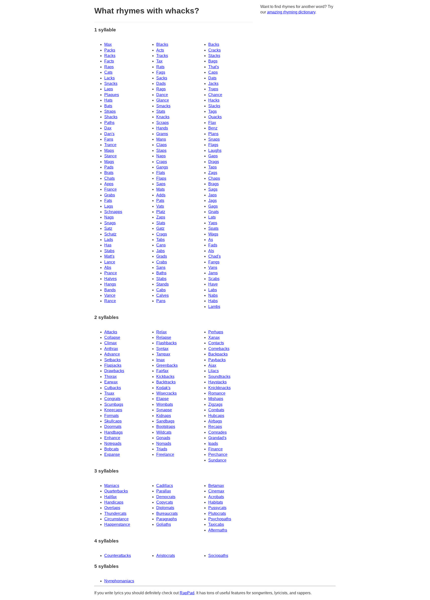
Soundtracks (219, 376)
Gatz (160, 228)
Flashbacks (166, 343)
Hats (108, 100)
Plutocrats (217, 513)
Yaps (212, 223)
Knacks (162, 117)
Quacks (215, 117)
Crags (161, 234)
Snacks (110, 83)
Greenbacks (167, 365)
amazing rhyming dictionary (291, 12)
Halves (110, 279)
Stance (110, 156)
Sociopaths (218, 555)
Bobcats (111, 449)
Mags (109, 162)
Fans (108, 139)
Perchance (217, 454)
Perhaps (215, 332)
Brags (213, 184)
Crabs (161, 262)
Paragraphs (166, 519)
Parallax (163, 491)
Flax (212, 122)
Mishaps (215, 399)
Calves (162, 295)
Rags (161, 89)
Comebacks (218, 349)
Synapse (164, 410)
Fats (108, 200)
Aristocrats (165, 555)
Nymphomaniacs (119, 581)
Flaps (161, 178)
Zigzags (215, 404)
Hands (162, 128)
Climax (110, 343)
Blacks (162, 44)
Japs (212, 195)
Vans (212, 267)
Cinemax (216, 491)
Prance (110, 273)
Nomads (163, 443)
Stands (162, 284)
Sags (212, 189)
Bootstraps (165, 426)
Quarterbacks (116, 491)
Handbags (113, 432)
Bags (212, 61)
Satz (108, 228)
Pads (108, 167)
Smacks (163, 106)
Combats (216, 410)
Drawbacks (114, 371)
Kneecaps (113, 410)
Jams (213, 273)
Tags (212, 111)
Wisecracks (166, 393)
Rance (110, 301)
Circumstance (116, 519)
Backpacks (218, 354)
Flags (213, 145)
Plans (213, 134)
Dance (162, 95)
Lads (108, 240)
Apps (108, 184)
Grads (161, 256)
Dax (107, 128)
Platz (160, 212)
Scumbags (113, 404)
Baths (161, 273)
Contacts (216, 343)
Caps (213, 72)
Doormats (112, 426)
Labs (212, 290)
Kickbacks (165, 376)
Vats (160, 206)
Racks (109, 56)
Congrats (112, 399)
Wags (213, 234)
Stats (160, 111)
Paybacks (217, 360)
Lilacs (213, 371)
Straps (110, 111)
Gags (213, 206)
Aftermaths (217, 530)
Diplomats (165, 508)
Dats (212, 78)
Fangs (213, 262)
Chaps (214, 178)
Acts (160, 50)
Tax (159, 61)
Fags (160, 72)
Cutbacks (112, 388)
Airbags (215, 421)
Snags (110, 223)
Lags (108, 206)
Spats (213, 228)
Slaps (161, 150)
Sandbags (165, 421)
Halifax (110, 497)
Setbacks (112, 360)
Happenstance (117, 524)
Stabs (109, 251)
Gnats (213, 212)
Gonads (163, 438)
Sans (160, 267)
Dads (161, 83)
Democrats (165, 497)
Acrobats (216, 497)
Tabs (160, 240)
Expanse (112, 454)
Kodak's (163, 388)
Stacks (214, 56)
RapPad (187, 593)
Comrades (217, 432)
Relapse (163, 337)
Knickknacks (219, 388)
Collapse (112, 337)
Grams (162, 134)
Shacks (110, 117)
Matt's (109, 256)
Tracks (162, 56)
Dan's (109, 134)
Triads (161, 449)
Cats (108, 72)
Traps (213, 89)
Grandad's (217, 438)
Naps (161, 156)
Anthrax (111, 349)
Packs (109, 50)
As (210, 240)
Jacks (213, 83)
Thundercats (115, 513)
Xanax (214, 337)
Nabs (213, 295)
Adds (160, 195)
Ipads (213, 443)
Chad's (214, 256)
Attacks (110, 332)
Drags (213, 162)
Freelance (165, 454)
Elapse (162, 399)
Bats (108, 106)
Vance (109, 295)
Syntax (162, 349)
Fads (212, 245)
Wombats (164, 404)
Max (108, 44)
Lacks (109, 78)
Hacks (213, 100)
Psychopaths (219, 519)
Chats (109, 178)
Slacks (214, 106)
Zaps (160, 217)
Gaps (213, 156)
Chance (215, 95)
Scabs (213, 279)
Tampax (163, 354)
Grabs (109, 195)
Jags (212, 200)
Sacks (161, 78)
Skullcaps (113, 421)
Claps (161, 145)
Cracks (214, 50)
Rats (160, 67)
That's (213, 67)
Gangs (162, 167)
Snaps (214, 139)
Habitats (215, 502)
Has (107, 245)
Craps (161, 162)
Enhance (112, 438)
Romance (216, 393)
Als (211, 251)
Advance (112, 354)
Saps (160, 184)
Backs (213, 44)
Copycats (164, 502)
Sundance (217, 460)
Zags (212, 173)
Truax (109, 393)
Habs (213, 301)
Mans (161, 139)
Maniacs (111, 485)
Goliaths (163, 524)
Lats (212, 217)
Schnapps (113, 212)
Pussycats (217, 508)
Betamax (216, 485)
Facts (109, 61)
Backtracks (166, 382)
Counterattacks (117, 555)
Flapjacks (112, 365)
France (110, 189)
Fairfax (162, 371)
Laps (108, 89)
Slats (160, 223)
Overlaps (112, 508)
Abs (107, 267)
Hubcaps (216, 416)
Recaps (215, 426)
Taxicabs (216, 524)
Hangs (110, 284)
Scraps (162, 122)
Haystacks (217, 382)
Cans (161, 245)
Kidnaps (163, 416)
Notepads (112, 443)
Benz (212, 128)
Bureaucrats (167, 513)
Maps (109, 150)
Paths (109, 122)
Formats (111, 416)
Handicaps (113, 502)
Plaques (111, 95)
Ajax (212, 365)
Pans (160, 301)
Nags (109, 217)
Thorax (110, 376)
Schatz (110, 234)
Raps (109, 67)
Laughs (214, 150)
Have (213, 284)
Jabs (160, 251)
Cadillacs (164, 485)
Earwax (111, 382)
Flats (160, 173)
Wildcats (163, 432)
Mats (160, 189)
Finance (215, 449)
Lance (109, 262)
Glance (162, 100)
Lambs (214, 306)
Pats (160, 200)
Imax (160, 360)
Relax (161, 332)
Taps (212, 167)
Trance (110, 145)
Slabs (161, 279)
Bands (110, 290)
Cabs (161, 290)
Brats (108, 173)
